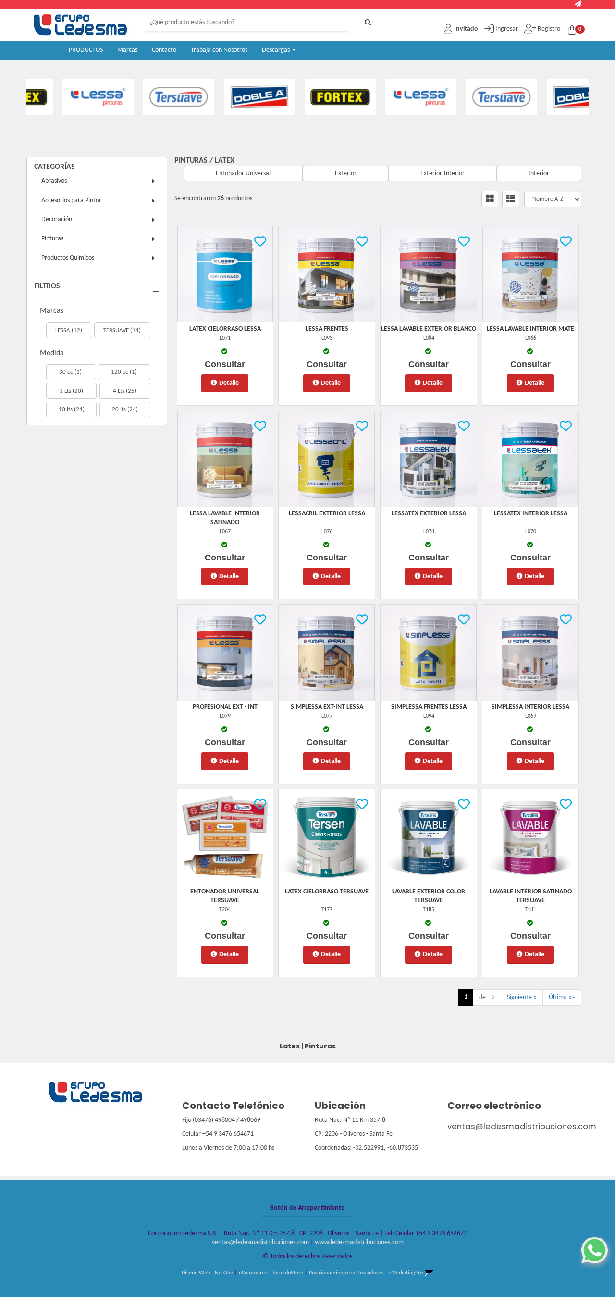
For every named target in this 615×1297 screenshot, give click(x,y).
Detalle (229, 383)
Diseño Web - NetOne (207, 1273)
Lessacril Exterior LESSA (327, 513)
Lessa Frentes (327, 329)
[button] (578, 4)
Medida (52, 353)
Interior (539, 173)
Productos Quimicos (67, 258)
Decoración (56, 219)
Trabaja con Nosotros (219, 50)
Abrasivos (54, 181)
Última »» (562, 997)
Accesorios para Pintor (71, 200)
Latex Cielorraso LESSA (225, 329)
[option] (67, 97)
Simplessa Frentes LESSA (429, 707)
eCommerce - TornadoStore (271, 1273)
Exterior (346, 173)
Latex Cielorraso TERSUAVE (327, 891)
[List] (510, 199)
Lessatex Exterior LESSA (429, 513)
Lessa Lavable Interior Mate (530, 329)
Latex (224, 161)
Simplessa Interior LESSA (530, 707)
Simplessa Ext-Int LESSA (327, 707)
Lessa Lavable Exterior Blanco (428, 329)
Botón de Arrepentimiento (307, 1208)
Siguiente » (522, 997)
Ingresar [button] (506, 29)
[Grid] (489, 199)
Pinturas (52, 238)
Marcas (127, 50)
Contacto (164, 50)
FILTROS (47, 286)
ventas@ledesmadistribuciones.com (521, 1126)
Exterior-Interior (442, 173)
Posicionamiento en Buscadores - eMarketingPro (366, 1273)
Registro (548, 29)
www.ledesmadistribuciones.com (359, 1242)
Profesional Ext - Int (225, 707)
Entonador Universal (243, 173)
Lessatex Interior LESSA (530, 513)
